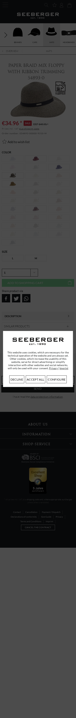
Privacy (53, 368)
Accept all (35, 379)
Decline (17, 379)
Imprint (64, 368)
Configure (56, 379)
